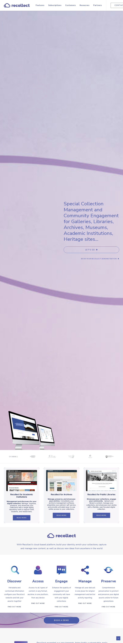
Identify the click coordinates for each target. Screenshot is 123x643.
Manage (85, 581)
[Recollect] (17, 5)
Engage (61, 581)
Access (38, 581)
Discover (14, 581)
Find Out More (14, 607)
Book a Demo (61, 620)
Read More (22, 518)
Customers (70, 5)
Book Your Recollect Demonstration (99, 259)
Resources (84, 5)
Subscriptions (55, 5)
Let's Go (90, 250)
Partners (97, 5)
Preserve (108, 581)
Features (40, 5)
